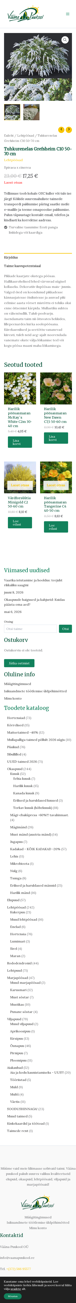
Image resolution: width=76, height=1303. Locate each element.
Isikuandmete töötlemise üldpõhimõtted (35, 691)
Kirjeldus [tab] (11, 257)
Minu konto (13, 698)
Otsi (65, 629)
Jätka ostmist (19, 663)
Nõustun (13, 1296)
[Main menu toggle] (67, 14)
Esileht (9, 135)
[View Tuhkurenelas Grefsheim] (12, 112)
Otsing (8, 621)
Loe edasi (17, 522)
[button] (65, 40)
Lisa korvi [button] (16, 442)
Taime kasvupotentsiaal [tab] (22, 266)
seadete (16, 1289)
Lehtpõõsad (25, 135)
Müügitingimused (17, 684)
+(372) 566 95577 (18, 1269)
